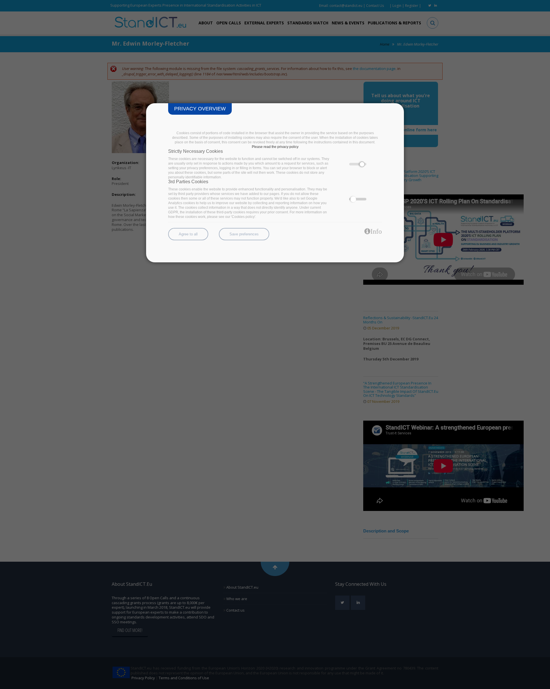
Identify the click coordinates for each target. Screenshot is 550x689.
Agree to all (188, 234)
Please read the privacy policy (275, 147)
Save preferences (244, 234)
